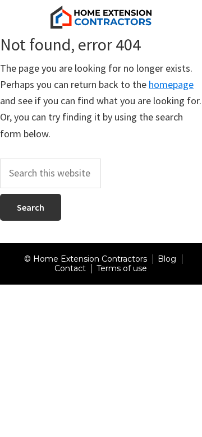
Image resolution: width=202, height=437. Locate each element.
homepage (171, 84)
